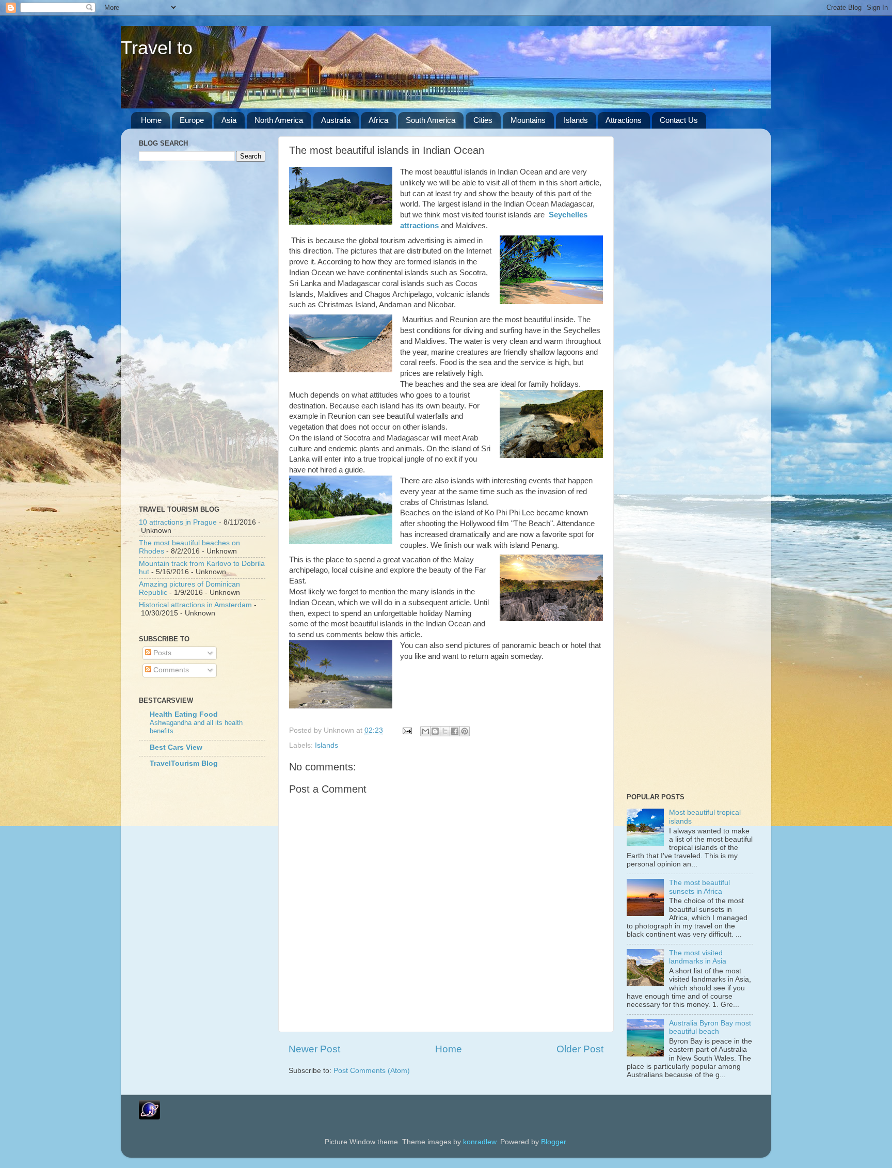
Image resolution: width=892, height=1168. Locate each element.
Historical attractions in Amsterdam (195, 605)
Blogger (553, 1142)
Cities (482, 120)
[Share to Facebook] (455, 731)
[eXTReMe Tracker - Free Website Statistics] (149, 1117)
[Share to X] (445, 731)
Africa (378, 120)
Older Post (579, 1049)
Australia (336, 120)
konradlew (479, 1142)
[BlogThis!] (435, 731)
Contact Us (679, 120)
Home (151, 120)
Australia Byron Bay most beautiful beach (710, 1027)
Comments (170, 670)
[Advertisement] (203, 332)
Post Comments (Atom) (371, 1071)
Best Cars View (176, 747)
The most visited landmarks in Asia (697, 957)
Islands (576, 120)
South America (430, 120)
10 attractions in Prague (178, 522)
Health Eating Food (184, 714)
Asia (228, 120)
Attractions (624, 120)
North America (278, 120)
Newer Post (314, 1049)
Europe (192, 120)
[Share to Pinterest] (464, 731)
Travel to (157, 47)
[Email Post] (406, 730)
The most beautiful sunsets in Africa (699, 887)
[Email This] (425, 731)
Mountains (528, 120)
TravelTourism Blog (184, 763)
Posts (161, 653)
